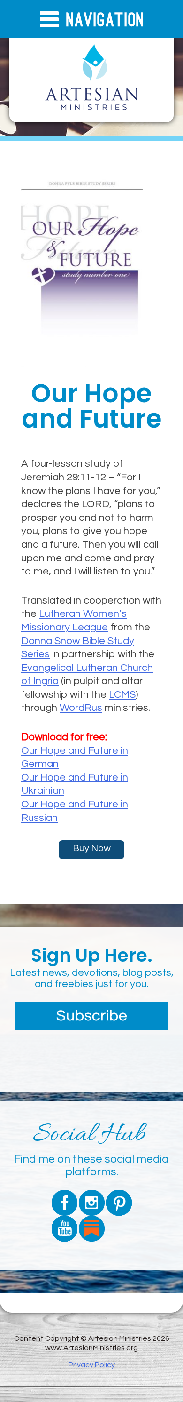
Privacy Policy (92, 1365)
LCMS (122, 694)
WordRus (81, 707)
